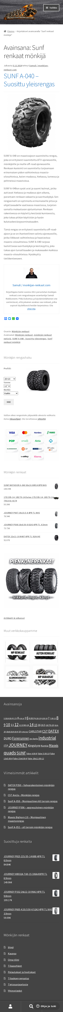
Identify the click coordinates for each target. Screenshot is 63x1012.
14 (31, 724)
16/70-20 (50, 725)
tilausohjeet (15, 418)
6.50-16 (44, 718)
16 (39, 725)
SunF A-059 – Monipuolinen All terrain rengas (33, 801)
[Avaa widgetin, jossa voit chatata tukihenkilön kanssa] (46, 1006)
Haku (31, 1006)
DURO (8, 738)
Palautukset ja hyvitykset (22, 972)
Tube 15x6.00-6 (20, 758)
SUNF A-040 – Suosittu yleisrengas (29, 80)
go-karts (34, 738)
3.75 (15, 718)
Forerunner (20, 738)
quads (10, 753)
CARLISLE (24, 732)
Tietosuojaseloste (18, 984)
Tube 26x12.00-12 (36, 758)
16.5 (43, 725)
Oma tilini (13, 959)
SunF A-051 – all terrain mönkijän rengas (30, 827)
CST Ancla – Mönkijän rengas (23, 795)
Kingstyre (34, 745)
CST (45, 731)
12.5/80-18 (24, 725)
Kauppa (12, 953)
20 (20, 731)
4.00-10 (21, 718)
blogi (11, 947)
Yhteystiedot (15, 990)
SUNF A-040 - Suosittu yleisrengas (29, 338)
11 (12, 725)
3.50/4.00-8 (8, 718)
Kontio (44, 745)
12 (16, 724)
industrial (47, 738)
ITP (6, 745)
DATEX (53, 731)
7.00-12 (53, 718)
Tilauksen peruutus (18, 978)
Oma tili (10, 1006)
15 (35, 725)
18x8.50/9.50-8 (12, 731)
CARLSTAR (35, 731)
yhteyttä (31, 308)
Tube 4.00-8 (31, 753)
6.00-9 (32, 718)
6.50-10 (38, 718)
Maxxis (53, 745)
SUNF (21, 752)
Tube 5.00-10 (44, 753)
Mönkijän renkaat (20, 331)
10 (8, 724)
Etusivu (10, 31)
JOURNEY (18, 745)
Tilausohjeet (15, 965)
